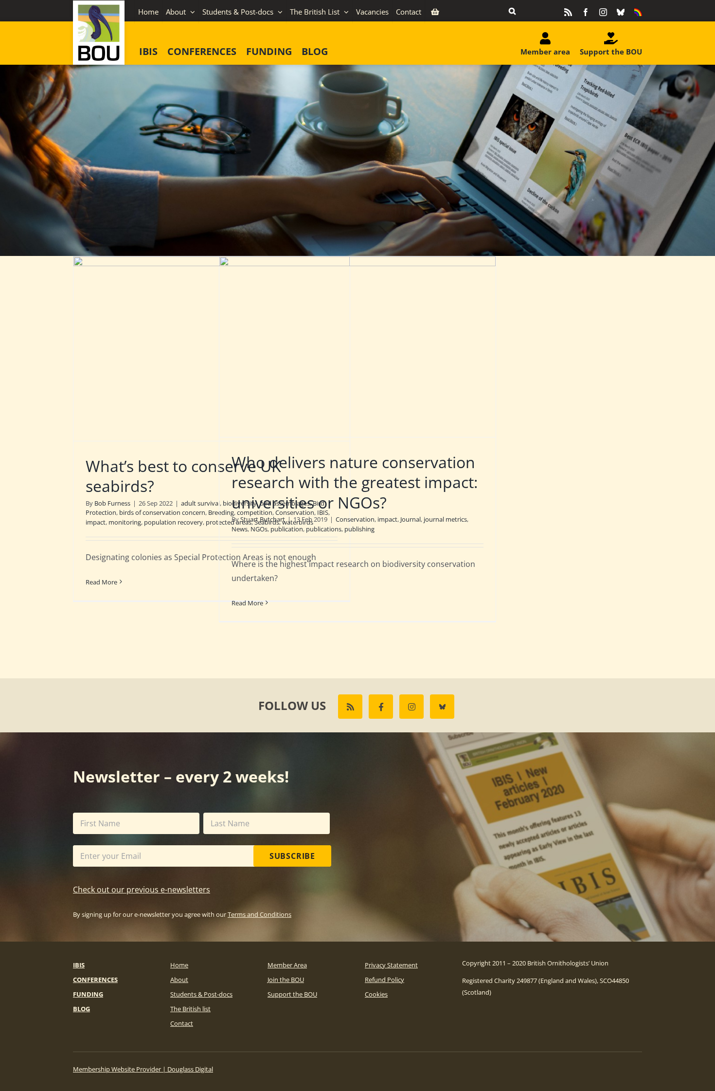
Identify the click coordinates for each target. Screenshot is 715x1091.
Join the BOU (286, 979)
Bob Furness (112, 503)
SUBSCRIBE (292, 856)
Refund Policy (384, 979)
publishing (359, 529)
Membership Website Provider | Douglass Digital (143, 1069)
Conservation (355, 519)
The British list (190, 1008)
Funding (88, 994)
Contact (181, 1023)
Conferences (95, 979)
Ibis (79, 965)
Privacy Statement (391, 965)
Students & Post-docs (201, 994)
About (179, 979)
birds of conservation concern (162, 512)
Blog (81, 1008)
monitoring (124, 522)
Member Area (287, 965)
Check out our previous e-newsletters (141, 889)
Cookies (376, 994)
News (240, 529)
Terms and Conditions (259, 914)
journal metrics (445, 519)
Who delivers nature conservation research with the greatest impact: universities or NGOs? (355, 482)
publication (286, 529)
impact (96, 522)
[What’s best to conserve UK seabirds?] (211, 348)
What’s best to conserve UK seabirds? (183, 476)
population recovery (173, 522)
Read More (101, 582)
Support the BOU (292, 994)
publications (323, 529)
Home (179, 965)
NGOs (259, 529)
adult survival (200, 503)
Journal (410, 519)
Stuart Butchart (262, 519)
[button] (512, 10)
